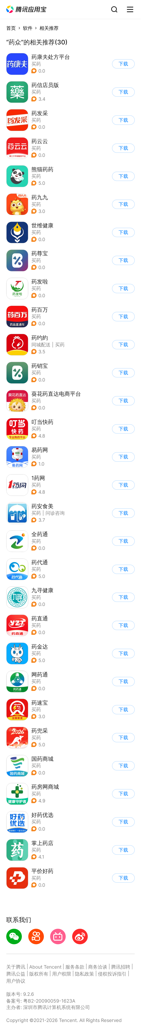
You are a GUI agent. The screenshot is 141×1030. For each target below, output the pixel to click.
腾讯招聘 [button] (120, 967)
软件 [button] (27, 28)
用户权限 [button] (61, 974)
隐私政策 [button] (84, 974)
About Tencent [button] (45, 967)
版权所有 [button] (38, 974)
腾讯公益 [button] (15, 974)
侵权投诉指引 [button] (112, 974)
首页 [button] (11, 28)
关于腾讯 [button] (15, 967)
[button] (26, 9)
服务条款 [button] (74, 967)
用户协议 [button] (15, 981)
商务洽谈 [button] (97, 967)
